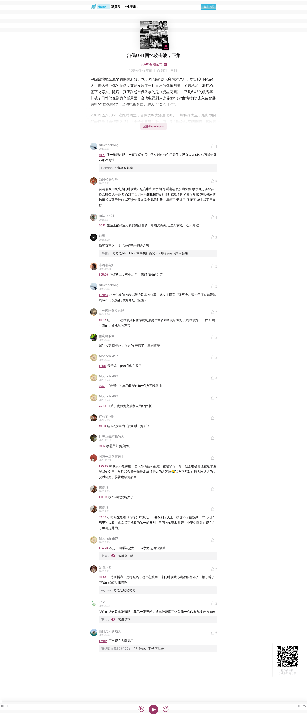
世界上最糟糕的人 (111, 436)
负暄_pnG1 (106, 216)
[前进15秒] (165, 709)
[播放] (153, 709)
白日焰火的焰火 (110, 631)
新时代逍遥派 (108, 179)
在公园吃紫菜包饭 (111, 310)
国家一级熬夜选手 (111, 456)
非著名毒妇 (107, 265)
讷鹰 (102, 236)
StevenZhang (109, 145)
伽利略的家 (107, 336)
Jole (102, 602)
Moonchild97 (108, 356)
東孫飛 (103, 487)
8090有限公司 (151, 64)
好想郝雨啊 (107, 416)
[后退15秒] (141, 709)
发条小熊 (105, 567)
